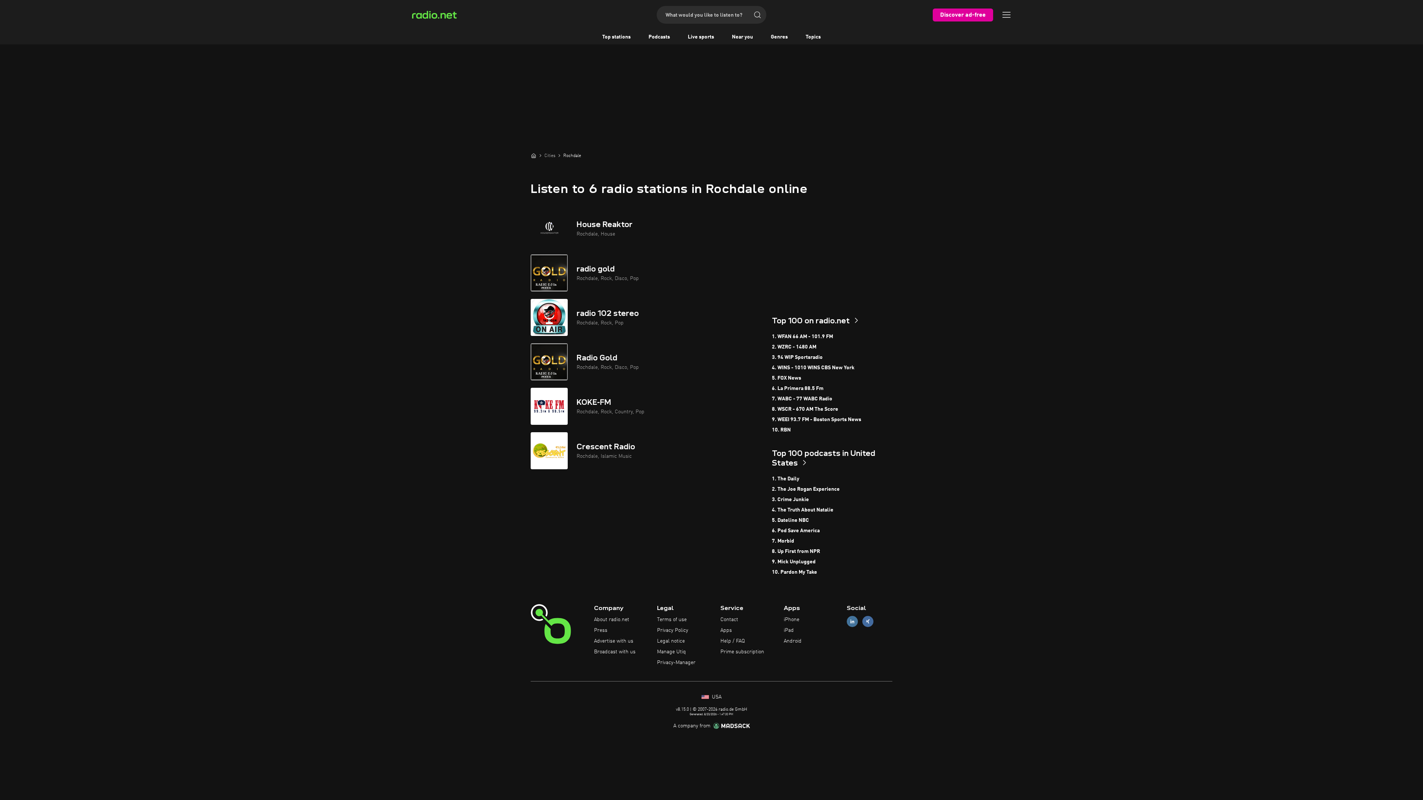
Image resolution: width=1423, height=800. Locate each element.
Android (793, 641)
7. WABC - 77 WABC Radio (802, 398)
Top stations (616, 37)
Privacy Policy (672, 630)
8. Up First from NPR (796, 551)
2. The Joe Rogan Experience (806, 489)
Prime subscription (742, 651)
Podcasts (659, 37)
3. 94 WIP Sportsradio (797, 357)
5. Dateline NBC (790, 520)
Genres (779, 37)
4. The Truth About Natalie (802, 510)
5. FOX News (786, 378)
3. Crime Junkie (790, 499)
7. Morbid (783, 541)
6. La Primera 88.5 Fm (797, 388)
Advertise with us (613, 641)
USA (716, 697)
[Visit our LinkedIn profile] (852, 622)
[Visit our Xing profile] (868, 622)
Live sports (701, 37)
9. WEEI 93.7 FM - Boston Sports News (816, 419)
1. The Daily (785, 478)
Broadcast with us (615, 651)
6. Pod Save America (796, 530)
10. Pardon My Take (794, 572)
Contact (729, 619)
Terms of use (672, 619)
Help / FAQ (732, 641)
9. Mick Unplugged (794, 561)
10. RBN (781, 430)
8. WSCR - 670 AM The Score (805, 409)
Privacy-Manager (676, 662)
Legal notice (671, 641)
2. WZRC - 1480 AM (794, 347)
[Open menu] (1006, 14)
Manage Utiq (671, 651)
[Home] (534, 156)
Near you (742, 37)
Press (600, 630)
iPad (789, 630)
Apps (726, 630)
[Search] (757, 14)
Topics (813, 37)
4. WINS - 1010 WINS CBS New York (813, 367)
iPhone (791, 619)
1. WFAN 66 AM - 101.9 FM (802, 336)
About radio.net (611, 619)
